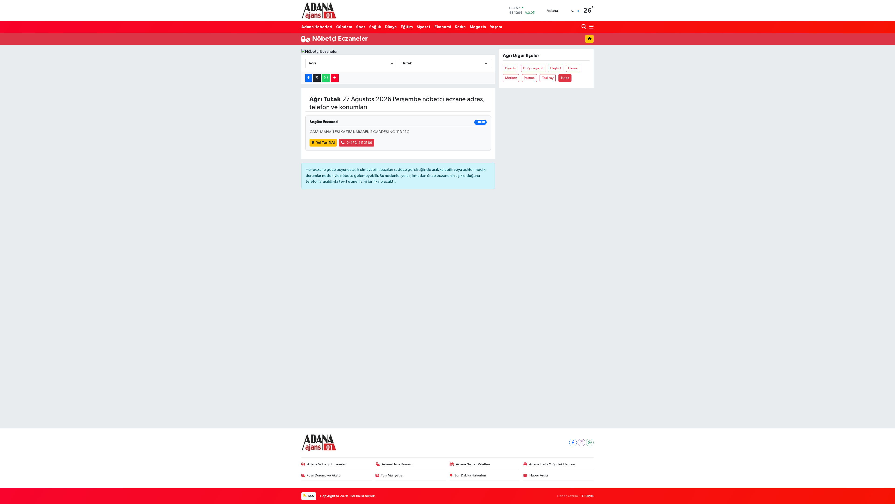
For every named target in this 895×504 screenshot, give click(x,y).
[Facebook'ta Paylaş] (308, 78)
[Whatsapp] (590, 442)
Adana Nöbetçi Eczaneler (326, 464)
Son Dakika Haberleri (470, 475)
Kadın (460, 27)
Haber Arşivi (539, 475)
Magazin (478, 27)
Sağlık (375, 27)
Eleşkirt (555, 68)
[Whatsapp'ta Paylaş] (326, 78)
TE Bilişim (587, 496)
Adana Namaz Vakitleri (473, 464)
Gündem (344, 27)
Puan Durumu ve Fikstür (324, 475)
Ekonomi (442, 27)
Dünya (391, 27)
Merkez (511, 78)
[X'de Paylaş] (317, 78)
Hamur (573, 68)
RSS (311, 496)
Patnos (529, 78)
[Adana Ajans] (318, 10)
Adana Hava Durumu (397, 464)
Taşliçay (548, 78)
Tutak (565, 78)
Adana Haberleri (316, 27)
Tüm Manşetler (392, 475)
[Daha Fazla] (335, 78)
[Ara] (584, 27)
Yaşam (496, 27)
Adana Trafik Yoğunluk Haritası (552, 464)
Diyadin (510, 68)
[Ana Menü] (590, 27)
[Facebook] (573, 442)
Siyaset (423, 27)
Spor (360, 27)
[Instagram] (581, 442)
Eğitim (407, 27)
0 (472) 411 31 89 (359, 142)
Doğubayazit (533, 68)
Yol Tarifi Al (325, 142)
